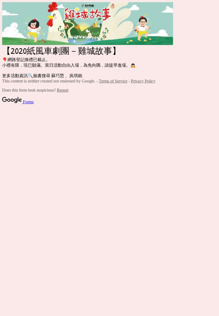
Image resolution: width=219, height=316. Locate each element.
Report (62, 90)
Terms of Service (113, 81)
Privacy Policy (143, 81)
